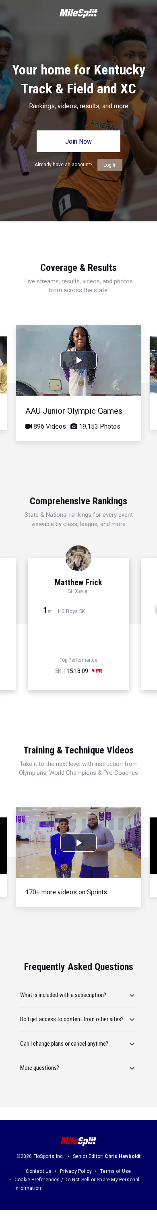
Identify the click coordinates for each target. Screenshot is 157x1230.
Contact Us (39, 1171)
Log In (110, 165)
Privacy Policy (76, 1171)
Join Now (78, 141)
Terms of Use (115, 1171)
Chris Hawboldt (123, 1156)
